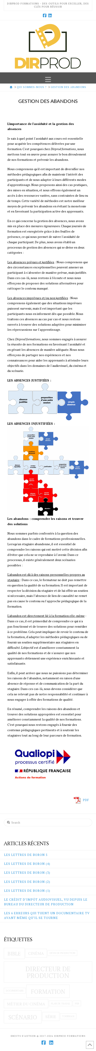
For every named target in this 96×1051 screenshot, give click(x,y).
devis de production (62, 953)
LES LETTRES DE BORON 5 (26, 855)
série (50, 1016)
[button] (48, 79)
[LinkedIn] (50, 15)
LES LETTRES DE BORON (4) (27, 863)
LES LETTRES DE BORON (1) (27, 890)
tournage (68, 1016)
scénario (22, 1017)
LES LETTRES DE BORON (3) (27, 872)
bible (14, 953)
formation (48, 991)
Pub (77, 1003)
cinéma (36, 953)
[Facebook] (45, 15)
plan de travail (60, 1003)
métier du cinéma (26, 1003)
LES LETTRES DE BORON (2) (27, 882)
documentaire (15, 990)
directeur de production (48, 972)
